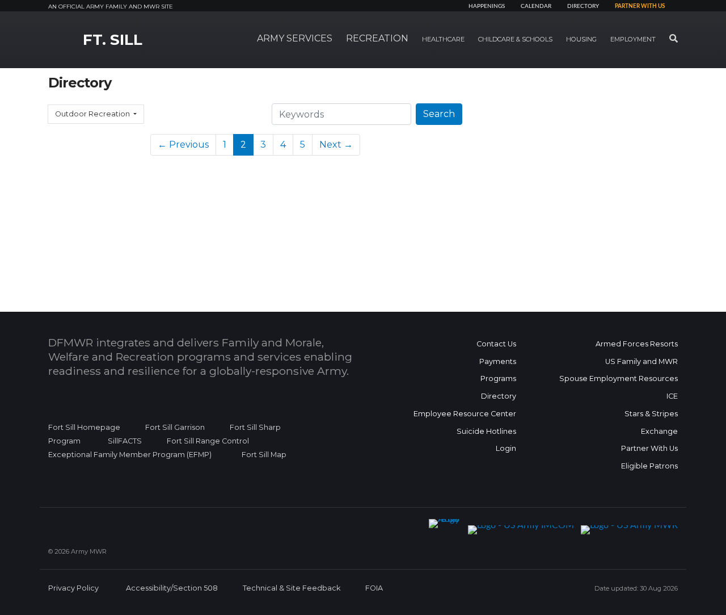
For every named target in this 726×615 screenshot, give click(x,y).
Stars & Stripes (651, 413)
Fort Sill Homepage (84, 427)
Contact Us (496, 344)
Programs (498, 378)
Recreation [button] (377, 38)
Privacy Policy (73, 588)
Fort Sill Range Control (208, 441)
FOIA (374, 588)
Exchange (659, 431)
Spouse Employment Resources (618, 378)
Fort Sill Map (261, 454)
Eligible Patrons (649, 466)
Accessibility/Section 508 (172, 588)
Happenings (486, 6)
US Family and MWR (641, 361)
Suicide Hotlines (486, 431)
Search (439, 113)
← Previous (183, 144)
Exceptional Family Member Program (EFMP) (130, 454)
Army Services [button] (294, 38)
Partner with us (640, 6)
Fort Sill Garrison (175, 427)
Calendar (536, 6)
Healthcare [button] (443, 39)
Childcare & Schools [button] (515, 39)
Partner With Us (649, 448)
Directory (583, 6)
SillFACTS (125, 441)
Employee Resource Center (464, 413)
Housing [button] (581, 39)
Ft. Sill (112, 40)
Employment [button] (633, 39)
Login (506, 448)
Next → (336, 144)
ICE (672, 396)
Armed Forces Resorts (637, 344)
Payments (497, 361)
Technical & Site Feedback (291, 588)
